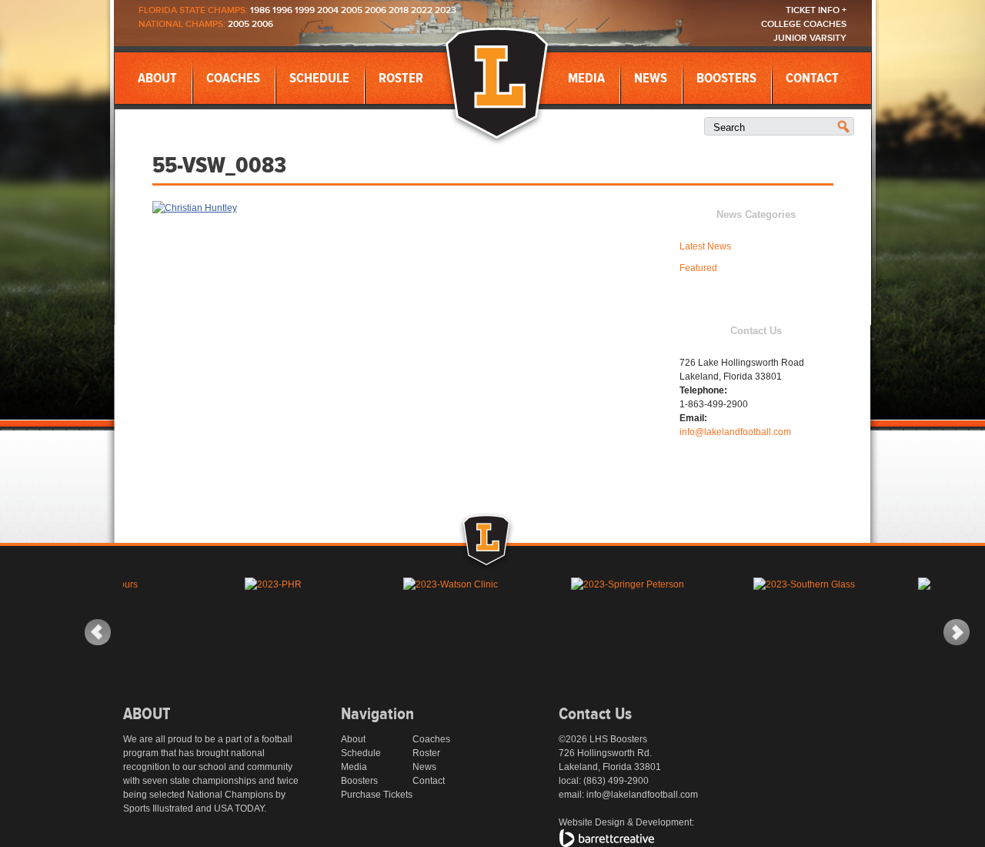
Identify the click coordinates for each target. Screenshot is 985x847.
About (157, 78)
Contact (812, 78)
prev (98, 632)
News (650, 78)
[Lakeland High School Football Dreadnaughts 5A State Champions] (503, 559)
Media (586, 78)
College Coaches (803, 24)
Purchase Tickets (376, 794)
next (956, 632)
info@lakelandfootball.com (735, 432)
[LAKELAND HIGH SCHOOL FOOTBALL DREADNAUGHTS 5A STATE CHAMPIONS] (496, 84)
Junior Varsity (809, 38)
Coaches (233, 78)
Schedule (319, 78)
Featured (698, 268)
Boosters (726, 78)
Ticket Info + (816, 10)
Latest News (705, 246)
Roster (401, 78)
